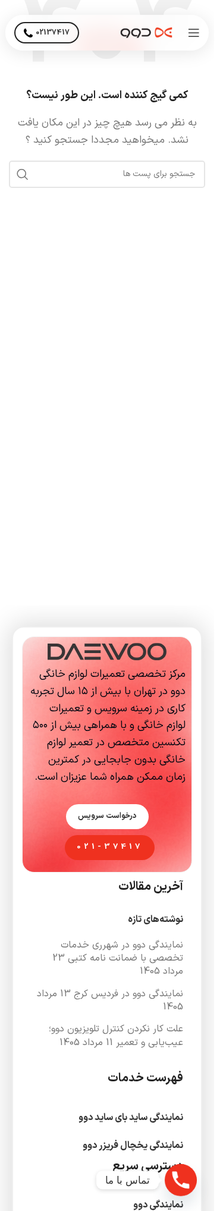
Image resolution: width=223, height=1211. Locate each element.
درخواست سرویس (107, 816)
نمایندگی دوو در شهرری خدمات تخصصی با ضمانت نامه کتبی (122, 951)
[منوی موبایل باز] (194, 33)
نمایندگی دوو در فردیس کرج (128, 994)
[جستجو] (22, 174)
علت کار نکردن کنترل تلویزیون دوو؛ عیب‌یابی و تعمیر (116, 1035)
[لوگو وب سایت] (146, 32)
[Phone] (181, 1180)
